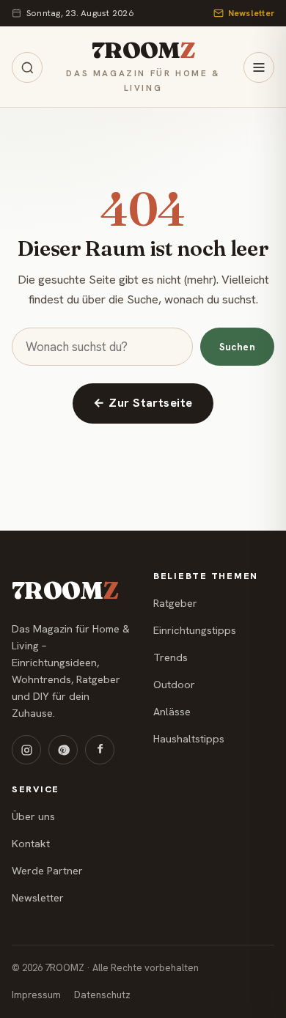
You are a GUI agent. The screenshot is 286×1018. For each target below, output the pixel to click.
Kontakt (31, 843)
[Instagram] (26, 749)
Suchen (237, 347)
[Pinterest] (63, 749)
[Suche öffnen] (27, 67)
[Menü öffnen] (258, 67)
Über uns (33, 816)
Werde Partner (47, 870)
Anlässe (172, 711)
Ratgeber (175, 603)
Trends (170, 657)
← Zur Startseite (143, 402)
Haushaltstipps (188, 738)
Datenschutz (102, 995)
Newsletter (251, 13)
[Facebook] (99, 749)
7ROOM (143, 50)
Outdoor (174, 684)
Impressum (36, 995)
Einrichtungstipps (194, 630)
